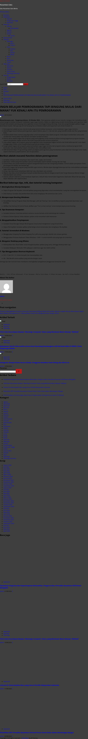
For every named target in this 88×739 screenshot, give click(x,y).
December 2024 (8, 501)
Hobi (8, 47)
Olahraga (10, 41)
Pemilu (12, 36)
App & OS (10, 66)
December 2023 (8, 518)
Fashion (12, 49)
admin (2, 115)
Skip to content (5, 1)
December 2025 (8, 480)
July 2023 (6, 525)
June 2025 (6, 491)
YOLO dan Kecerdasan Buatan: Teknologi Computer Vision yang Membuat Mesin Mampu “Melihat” (39, 332)
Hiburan (6, 415)
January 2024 (7, 516)
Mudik (9, 79)
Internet (9, 70)
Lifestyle (6, 39)
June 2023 (6, 527)
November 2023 (8, 520)
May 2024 (6, 512)
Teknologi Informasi (13, 73)
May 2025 (6, 493)
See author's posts (6, 300)
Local (5, 434)
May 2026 (6, 471)
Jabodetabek (14, 28)
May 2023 (6, 529)
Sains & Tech (11, 71)
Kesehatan (10, 60)
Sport (12, 43)
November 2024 (8, 503)
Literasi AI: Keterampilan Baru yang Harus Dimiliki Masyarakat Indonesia (26, 387)
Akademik (6, 17)
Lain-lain (6, 75)
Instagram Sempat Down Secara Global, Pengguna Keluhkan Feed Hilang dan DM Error (34, 362)
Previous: (42, 311)
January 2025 (7, 499)
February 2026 (8, 476)
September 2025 (8, 486)
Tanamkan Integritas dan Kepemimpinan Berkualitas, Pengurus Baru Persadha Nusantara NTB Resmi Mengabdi (39, 379)
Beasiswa (10, 23)
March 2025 (7, 497)
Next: (29, 313)
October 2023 (7, 522)
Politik (9, 34)
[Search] (19, 371)
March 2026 (7, 474)
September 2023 (8, 523)
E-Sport (12, 45)
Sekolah (9, 19)
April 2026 (6, 473)
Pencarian (3, 368)
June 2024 (6, 510)
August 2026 (7, 465)
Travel (9, 62)
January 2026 (7, 478)
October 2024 (7, 505)
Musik (12, 55)
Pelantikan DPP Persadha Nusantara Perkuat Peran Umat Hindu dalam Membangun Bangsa (33, 391)
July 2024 (6, 508)
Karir (8, 58)
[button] (4, 12)
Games (9, 68)
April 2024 (6, 514)
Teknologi (6, 64)
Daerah (9, 26)
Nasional (6, 24)
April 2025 (6, 495)
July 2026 (6, 467)
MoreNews (25, 738)
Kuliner (12, 53)
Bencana (9, 81)
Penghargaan (11, 77)
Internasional (7, 38)
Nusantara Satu (6, 5)
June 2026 (6, 469)
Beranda (6, 15)
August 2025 (7, 488)
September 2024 (8, 506)
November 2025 (8, 482)
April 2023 (6, 531)
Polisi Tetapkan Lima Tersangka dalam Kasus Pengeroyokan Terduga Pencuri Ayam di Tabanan (33, 395)
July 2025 (6, 490)
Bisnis (9, 56)
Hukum (9, 32)
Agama (9, 30)
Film (11, 51)
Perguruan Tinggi (12, 21)
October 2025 (7, 484)
